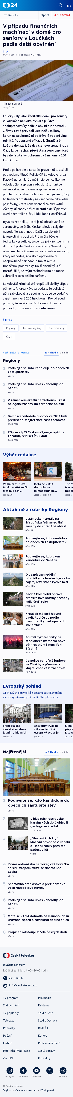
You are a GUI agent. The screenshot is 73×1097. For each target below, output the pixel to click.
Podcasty (9, 1028)
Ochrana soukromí (25, 1090)
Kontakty (44, 1058)
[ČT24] (10, 5)
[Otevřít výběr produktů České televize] (69, 5)
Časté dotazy (46, 1050)
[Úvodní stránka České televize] (18, 955)
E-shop (7, 1043)
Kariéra (42, 1035)
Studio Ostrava (47, 1020)
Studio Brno (45, 1013)
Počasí (7, 1035)
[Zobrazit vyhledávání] (61, 5)
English (7, 1090)
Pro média (44, 998)
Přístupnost (47, 1090)
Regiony (10, 328)
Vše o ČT (8, 1058)
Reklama (43, 1005)
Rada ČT (43, 1028)
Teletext (8, 1020)
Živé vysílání (10, 1005)
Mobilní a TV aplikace (16, 1050)
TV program (10, 998)
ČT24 (5, 51)
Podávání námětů (49, 1043)
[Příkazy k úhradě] (36, 80)
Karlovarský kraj (32, 328)
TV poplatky (11, 1013)
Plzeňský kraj (56, 328)
